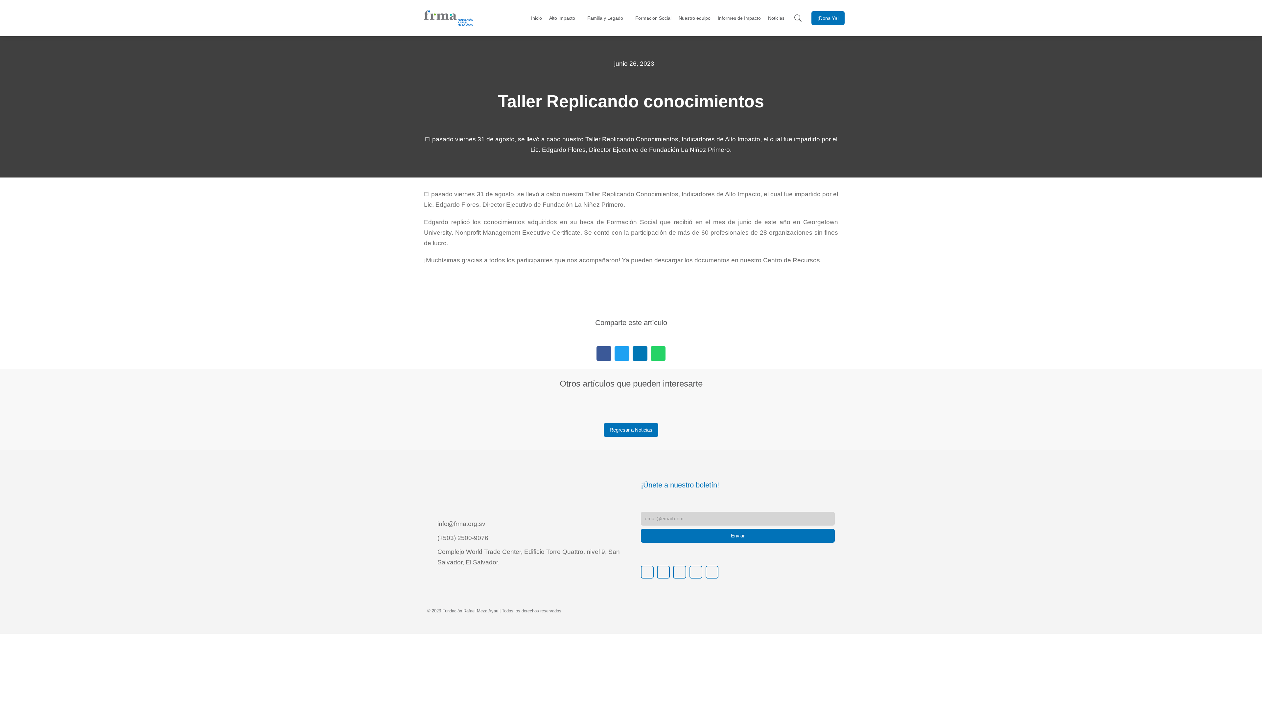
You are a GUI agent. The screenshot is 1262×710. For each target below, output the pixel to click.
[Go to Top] (1248, 696)
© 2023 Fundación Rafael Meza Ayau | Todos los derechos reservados (494, 610)
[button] (603, 353)
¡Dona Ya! (828, 18)
